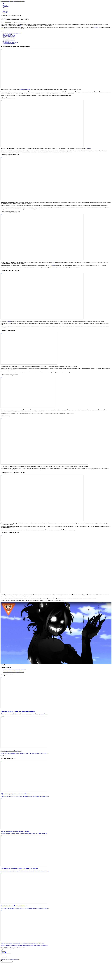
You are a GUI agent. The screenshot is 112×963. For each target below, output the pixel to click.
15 (2, 664)
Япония (9, 321)
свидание (52, 265)
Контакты (3, 959)
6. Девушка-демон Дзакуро (9, 37)
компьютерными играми (24, 89)
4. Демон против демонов (9, 40)
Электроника (6, 6)
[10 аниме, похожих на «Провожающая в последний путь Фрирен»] (24, 865)
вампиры (96, 27)
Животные (5, 9)
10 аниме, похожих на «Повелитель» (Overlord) (13, 672)
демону (20, 25)
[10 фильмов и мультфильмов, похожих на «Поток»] (24, 791)
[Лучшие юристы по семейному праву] (24, 747)
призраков (89, 148)
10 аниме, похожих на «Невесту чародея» (12, 670)
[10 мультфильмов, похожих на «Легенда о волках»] (24, 828)
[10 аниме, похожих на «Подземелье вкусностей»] (24, 903)
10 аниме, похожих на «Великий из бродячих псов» (14, 669)
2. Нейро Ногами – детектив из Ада (11, 42)
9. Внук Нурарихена (7, 34)
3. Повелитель (6, 41)
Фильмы (5, 5)
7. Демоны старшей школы (9, 36)
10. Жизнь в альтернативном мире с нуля (12, 33)
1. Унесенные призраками (9, 43)
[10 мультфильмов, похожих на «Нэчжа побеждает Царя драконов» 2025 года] (24, 940)
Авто (4, 7)
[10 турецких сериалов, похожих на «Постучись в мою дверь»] (24, 707)
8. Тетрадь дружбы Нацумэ (9, 35)
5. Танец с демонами (7, 38)
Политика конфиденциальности (12, 959)
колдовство (3, 28)
